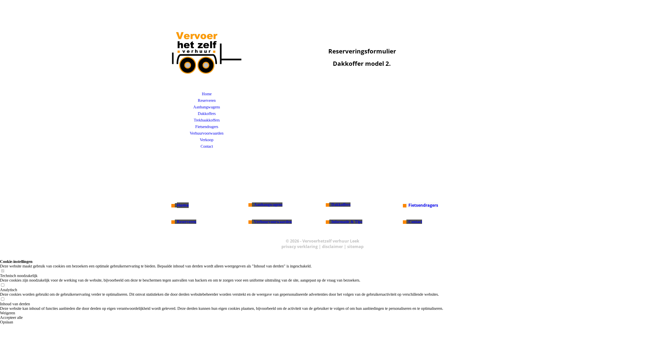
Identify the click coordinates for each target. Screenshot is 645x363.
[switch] (2, 271)
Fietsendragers (206, 127)
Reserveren (207, 100)
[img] (206, 51)
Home (207, 94)
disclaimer (332, 246)
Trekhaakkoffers (207, 120)
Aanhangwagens (206, 107)
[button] (221, 313)
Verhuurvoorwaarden (206, 133)
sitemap (355, 246)
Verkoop (206, 140)
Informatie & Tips (346, 222)
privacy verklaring (299, 246)
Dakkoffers (207, 113)
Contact (207, 146)
